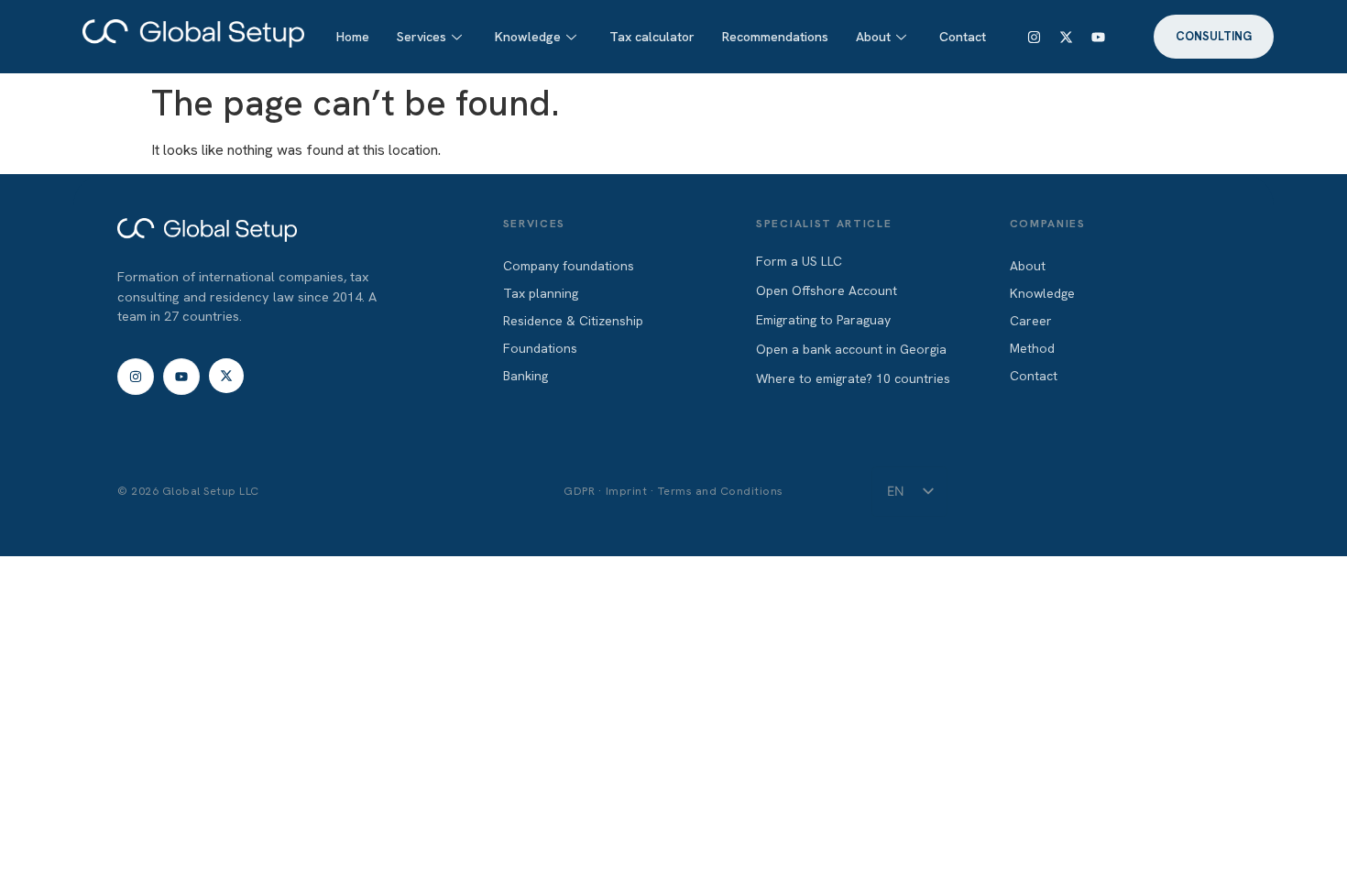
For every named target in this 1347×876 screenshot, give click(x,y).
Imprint (627, 490)
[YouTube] (1098, 36)
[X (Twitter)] (1066, 36)
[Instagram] (1034, 36)
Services (421, 36)
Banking (525, 375)
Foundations (540, 348)
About (873, 36)
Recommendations (775, 36)
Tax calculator (652, 36)
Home (352, 36)
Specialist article (824, 223)
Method (1032, 348)
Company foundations (568, 265)
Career (1031, 320)
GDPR (579, 490)
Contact (962, 36)
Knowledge (528, 36)
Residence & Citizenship (573, 320)
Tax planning (540, 293)
